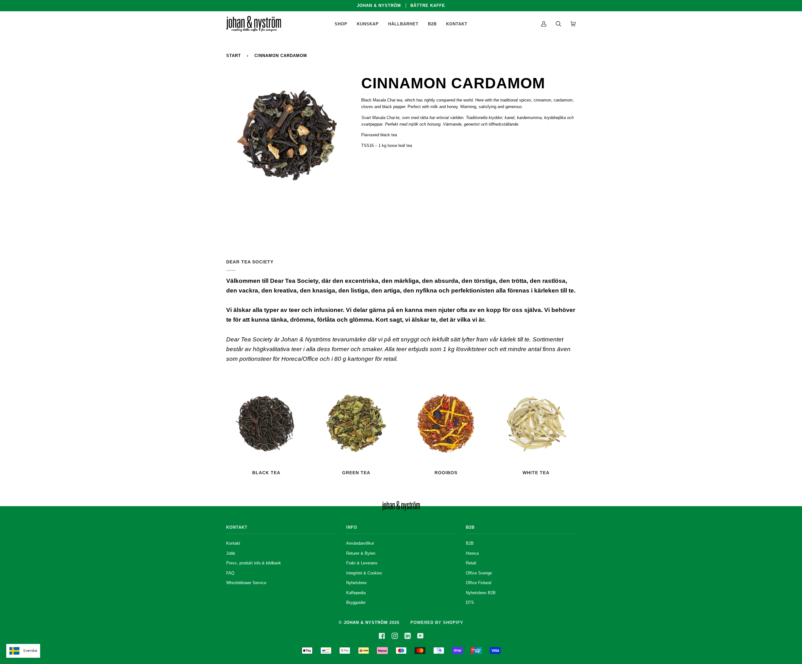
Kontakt (233, 543)
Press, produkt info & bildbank (253, 563)
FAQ (230, 573)
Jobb (230, 553)
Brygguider (356, 602)
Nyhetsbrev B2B (481, 592)
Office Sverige (479, 573)
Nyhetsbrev (356, 582)
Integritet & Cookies (364, 573)
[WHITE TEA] (536, 424)
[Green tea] (356, 424)
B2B (470, 543)
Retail (471, 563)
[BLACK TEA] (266, 424)
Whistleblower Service (246, 582)
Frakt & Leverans (362, 563)
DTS (470, 602)
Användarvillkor (360, 543)
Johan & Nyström (366, 622)
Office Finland (478, 582)
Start (233, 55)
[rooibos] (446, 424)
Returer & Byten (360, 553)
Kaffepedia (356, 592)
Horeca (472, 553)
